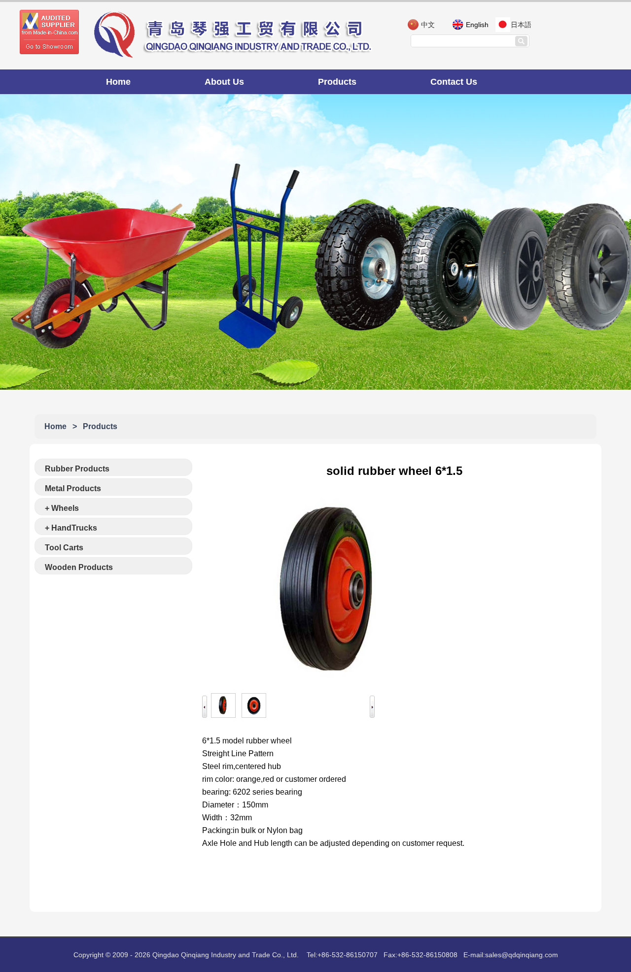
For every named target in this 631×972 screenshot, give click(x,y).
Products (337, 82)
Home (118, 82)
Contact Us (453, 82)
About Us (224, 82)
